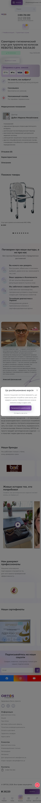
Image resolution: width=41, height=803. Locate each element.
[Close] (37, 390)
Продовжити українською (20, 408)
